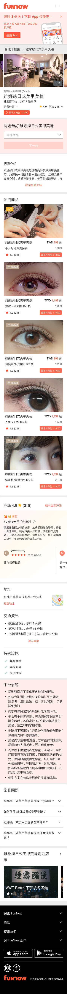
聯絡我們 (10, 931)
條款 (7, 922)
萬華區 (7, 91)
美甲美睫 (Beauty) (21, 91)
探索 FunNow (13, 913)
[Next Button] (60, 854)
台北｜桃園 (12, 49)
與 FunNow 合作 (15, 940)
